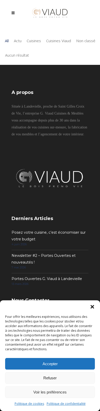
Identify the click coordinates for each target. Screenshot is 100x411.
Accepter (50, 364)
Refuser (50, 378)
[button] (92, 306)
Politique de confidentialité (66, 403)
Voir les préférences (50, 392)
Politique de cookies (29, 403)
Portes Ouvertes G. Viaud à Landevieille (47, 278)
